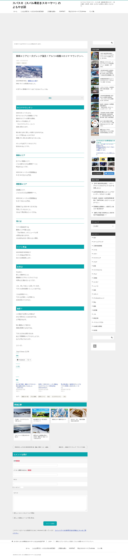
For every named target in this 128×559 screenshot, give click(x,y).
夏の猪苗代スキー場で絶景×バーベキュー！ (40, 420)
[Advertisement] (64, 26)
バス (94, 314)
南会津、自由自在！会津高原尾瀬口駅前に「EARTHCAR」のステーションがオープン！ (107, 107)
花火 (94, 237)
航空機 (95, 310)
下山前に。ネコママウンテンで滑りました (22, 420)
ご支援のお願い (51, 11)
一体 (64, 396)
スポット (24, 63)
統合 (49, 396)
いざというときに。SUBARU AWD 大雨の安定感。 (107, 89)
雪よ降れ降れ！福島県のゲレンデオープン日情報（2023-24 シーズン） (71, 385)
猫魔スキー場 (32, 81)
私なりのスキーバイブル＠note (77, 11)
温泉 (94, 290)
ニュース (95, 286)
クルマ (95, 262)
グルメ (95, 274)
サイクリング (97, 258)
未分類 (95, 330)
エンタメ (95, 282)
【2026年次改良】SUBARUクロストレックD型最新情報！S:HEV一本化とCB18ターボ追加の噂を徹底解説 (107, 73)
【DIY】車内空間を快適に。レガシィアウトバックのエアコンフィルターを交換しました (107, 56)
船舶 (94, 306)
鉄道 (94, 266)
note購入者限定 (97, 326)
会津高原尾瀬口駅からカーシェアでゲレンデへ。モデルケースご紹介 (107, 80)
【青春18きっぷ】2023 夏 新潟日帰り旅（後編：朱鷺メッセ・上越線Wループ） (32, 447)
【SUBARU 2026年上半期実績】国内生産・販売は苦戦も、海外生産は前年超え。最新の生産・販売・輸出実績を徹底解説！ (107, 115)
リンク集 (91, 11)
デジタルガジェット (98, 298)
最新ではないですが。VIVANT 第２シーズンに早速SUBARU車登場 (107, 131)
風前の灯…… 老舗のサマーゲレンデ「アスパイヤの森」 (72, 447)
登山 (94, 302)
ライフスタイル (97, 270)
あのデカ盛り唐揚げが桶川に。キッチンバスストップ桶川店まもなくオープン (107, 123)
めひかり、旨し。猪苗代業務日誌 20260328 (78, 420)
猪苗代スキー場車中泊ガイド (59, 419)
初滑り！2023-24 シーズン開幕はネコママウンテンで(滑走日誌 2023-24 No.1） (48, 385)
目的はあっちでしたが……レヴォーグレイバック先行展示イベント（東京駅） (107, 64)
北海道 (95, 278)
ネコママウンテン (56, 396)
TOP (29, 541)
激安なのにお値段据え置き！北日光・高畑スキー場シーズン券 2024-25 (41, 437)
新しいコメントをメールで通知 (24, 513)
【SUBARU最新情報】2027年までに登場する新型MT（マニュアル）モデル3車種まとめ (106, 98)
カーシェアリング (98, 241)
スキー (18, 63)
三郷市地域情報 (97, 245)
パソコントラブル (98, 322)
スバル (95, 249)
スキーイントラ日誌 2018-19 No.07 (22, 436)
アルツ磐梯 (33, 396)
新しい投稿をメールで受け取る (24, 518)
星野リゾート (42, 396)
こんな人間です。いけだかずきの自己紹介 (32, 11)
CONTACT (62, 11)
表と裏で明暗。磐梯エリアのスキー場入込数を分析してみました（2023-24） (26, 385)
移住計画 (95, 318)
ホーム (15, 11)
